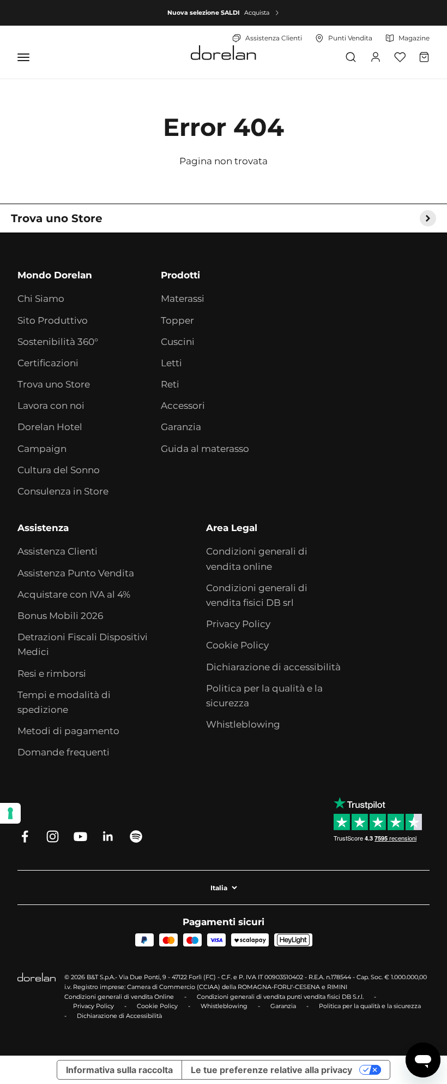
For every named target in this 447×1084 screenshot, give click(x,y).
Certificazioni (47, 363)
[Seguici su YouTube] (80, 836)
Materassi (182, 298)
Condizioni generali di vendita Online (119, 996)
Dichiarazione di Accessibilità (119, 1016)
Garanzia (181, 426)
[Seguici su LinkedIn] (108, 836)
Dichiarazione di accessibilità (273, 667)
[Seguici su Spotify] (136, 836)
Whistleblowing (243, 724)
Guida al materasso (205, 448)
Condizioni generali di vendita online (256, 558)
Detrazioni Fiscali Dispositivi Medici (82, 644)
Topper (177, 320)
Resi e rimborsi (51, 673)
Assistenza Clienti (57, 551)
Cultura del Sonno (58, 469)
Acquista (256, 12)
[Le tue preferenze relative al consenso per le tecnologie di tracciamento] (10, 813)
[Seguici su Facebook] (24, 836)
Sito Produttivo (52, 320)
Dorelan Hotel (49, 426)
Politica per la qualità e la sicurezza (264, 695)
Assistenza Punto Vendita (75, 573)
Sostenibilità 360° (57, 341)
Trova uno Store (53, 384)
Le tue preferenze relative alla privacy (271, 1069)
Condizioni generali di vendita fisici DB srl (256, 595)
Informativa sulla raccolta (119, 1069)
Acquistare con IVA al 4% (73, 594)
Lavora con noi (50, 405)
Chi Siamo (40, 298)
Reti (170, 384)
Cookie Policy (237, 645)
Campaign (42, 448)
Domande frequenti (63, 752)
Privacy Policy (238, 623)
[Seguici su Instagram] (52, 836)
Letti (171, 363)
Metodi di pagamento (68, 730)
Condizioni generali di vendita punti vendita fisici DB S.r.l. (280, 996)
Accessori (183, 405)
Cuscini (178, 341)
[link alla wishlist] (400, 57)
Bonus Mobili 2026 (60, 615)
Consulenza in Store (62, 491)
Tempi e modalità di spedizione (64, 702)
